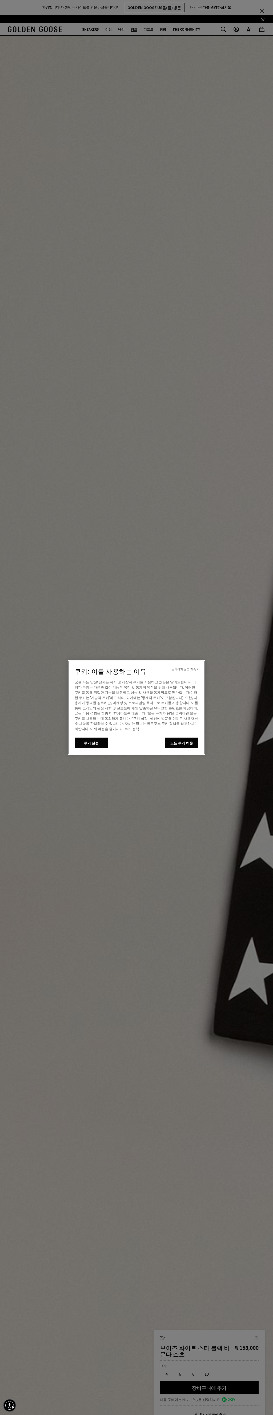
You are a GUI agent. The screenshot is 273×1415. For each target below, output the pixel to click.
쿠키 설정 (91, 742)
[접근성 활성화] (9, 1405)
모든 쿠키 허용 (181, 742)
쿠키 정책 (132, 728)
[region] (136, 707)
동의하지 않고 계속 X (184, 669)
